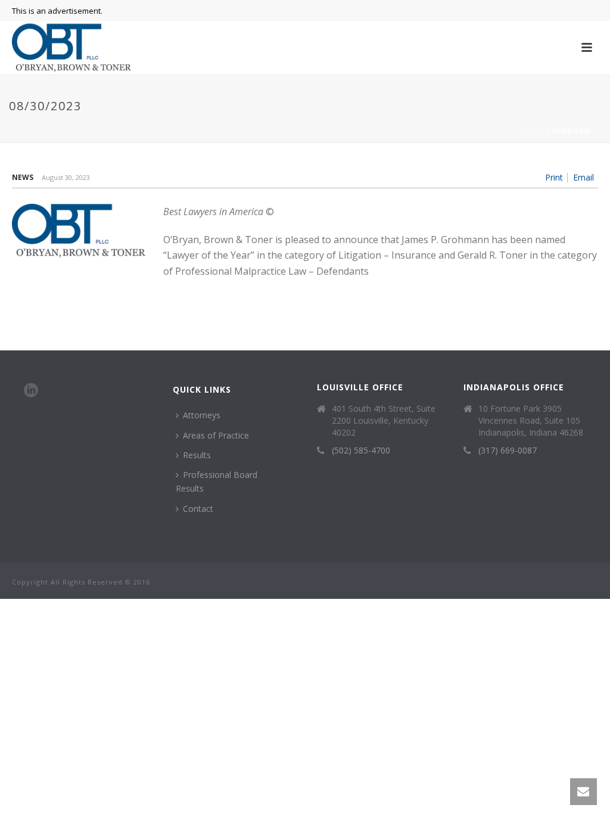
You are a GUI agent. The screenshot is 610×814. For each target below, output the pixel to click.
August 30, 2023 (66, 177)
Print (554, 177)
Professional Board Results (216, 481)
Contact (198, 508)
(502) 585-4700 (361, 450)
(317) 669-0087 (507, 450)
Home (533, 131)
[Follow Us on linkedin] (31, 391)
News (22, 177)
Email (583, 177)
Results (197, 455)
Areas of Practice (216, 435)
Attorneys (201, 415)
